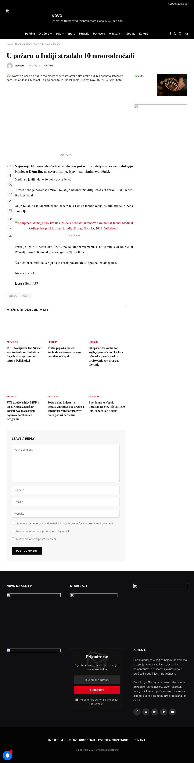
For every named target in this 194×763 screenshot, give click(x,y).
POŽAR (25, 295)
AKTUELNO (12, 342)
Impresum (55, 740)
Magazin (114, 33)
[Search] (186, 33)
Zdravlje (84, 33)
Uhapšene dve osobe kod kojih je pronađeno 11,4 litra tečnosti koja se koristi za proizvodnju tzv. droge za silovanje (106, 356)
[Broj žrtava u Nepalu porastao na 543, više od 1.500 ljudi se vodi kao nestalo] (107, 381)
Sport (71, 33)
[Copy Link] (10, 236)
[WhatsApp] (10, 228)
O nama (140, 740)
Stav (58, 33)
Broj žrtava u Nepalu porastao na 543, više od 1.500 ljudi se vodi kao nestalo (107, 406)
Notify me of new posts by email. (36, 539)
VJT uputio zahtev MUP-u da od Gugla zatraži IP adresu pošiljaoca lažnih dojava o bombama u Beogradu (23, 410)
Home (10, 44)
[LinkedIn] (10, 193)
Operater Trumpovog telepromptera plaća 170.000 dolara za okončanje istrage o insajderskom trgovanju (90, 20)
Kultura (144, 33)
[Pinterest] (10, 201)
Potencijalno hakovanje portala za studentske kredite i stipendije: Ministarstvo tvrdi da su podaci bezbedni (66, 408)
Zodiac (130, 33)
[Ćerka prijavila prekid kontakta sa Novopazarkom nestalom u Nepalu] (66, 327)
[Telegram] (10, 219)
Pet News (99, 33)
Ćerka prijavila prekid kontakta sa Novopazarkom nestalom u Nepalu (64, 352)
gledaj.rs (19, 65)
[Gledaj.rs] (27, 18)
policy (115, 699)
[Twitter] (10, 184)
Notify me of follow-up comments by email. (43, 531)
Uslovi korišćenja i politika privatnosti (99, 740)
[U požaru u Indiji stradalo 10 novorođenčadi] (66, 112)
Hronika (49, 65)
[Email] (10, 210)
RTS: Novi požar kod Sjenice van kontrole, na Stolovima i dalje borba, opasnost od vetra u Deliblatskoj (24, 354)
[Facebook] (10, 175)
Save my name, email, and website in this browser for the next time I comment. (65, 523)
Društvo (44, 33)
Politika (30, 33)
